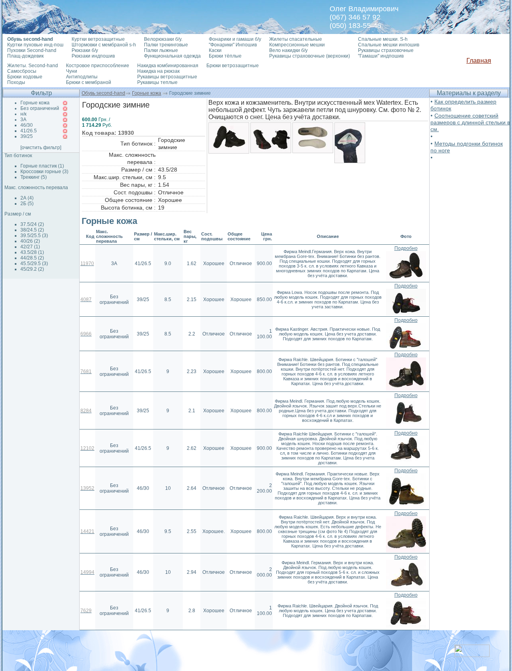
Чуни (71, 71)
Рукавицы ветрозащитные (167, 77)
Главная (478, 60)
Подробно (406, 248)
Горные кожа (146, 93)
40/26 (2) (30, 241)
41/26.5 (28, 131)
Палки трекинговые (166, 45)
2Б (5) (27, 203)
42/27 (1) (30, 247)
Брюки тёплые (225, 56)
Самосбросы (21, 71)
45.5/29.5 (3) (34, 263)
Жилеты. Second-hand (32, 65)
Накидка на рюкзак (158, 71)
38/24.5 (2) (32, 230)
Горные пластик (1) (42, 166)
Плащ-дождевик (25, 56)
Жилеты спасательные (295, 39)
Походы (16, 82)
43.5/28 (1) (32, 252)
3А (23, 119)
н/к (23, 114)
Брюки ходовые (24, 77)
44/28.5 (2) (32, 258)
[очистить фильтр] (40, 147)
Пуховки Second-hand (31, 50)
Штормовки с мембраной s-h (104, 45)
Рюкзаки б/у (85, 50)
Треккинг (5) (33, 177)
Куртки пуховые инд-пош (35, 45)
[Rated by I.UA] (472, 654)
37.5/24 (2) (32, 224)
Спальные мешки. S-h (383, 39)
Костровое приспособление (97, 65)
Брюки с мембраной (88, 82)
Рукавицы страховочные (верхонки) (309, 56)
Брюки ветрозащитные (232, 65)
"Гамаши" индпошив (381, 56)
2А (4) (27, 198)
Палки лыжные (161, 50)
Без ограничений (39, 108)
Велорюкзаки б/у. (163, 39)
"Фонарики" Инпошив (233, 45)
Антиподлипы (82, 77)
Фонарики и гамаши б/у (235, 39)
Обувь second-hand (103, 93)
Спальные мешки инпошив (388, 45)
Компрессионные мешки (297, 45)
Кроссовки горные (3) (44, 171)
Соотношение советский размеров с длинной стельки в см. (470, 122)
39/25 (26, 136)
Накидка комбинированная (167, 65)
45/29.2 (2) (32, 269)
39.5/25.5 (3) (34, 235)
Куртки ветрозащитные (98, 39)
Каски (215, 50)
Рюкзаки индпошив (93, 56)
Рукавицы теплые (157, 82)
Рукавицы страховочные (386, 50)
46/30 (26, 125)
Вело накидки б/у (288, 50)
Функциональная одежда (172, 56)
